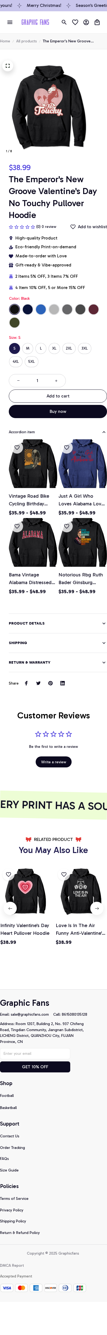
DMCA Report (12, 1265)
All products (26, 41)
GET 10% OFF (35, 1066)
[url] (32, 1015)
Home (5, 41)
